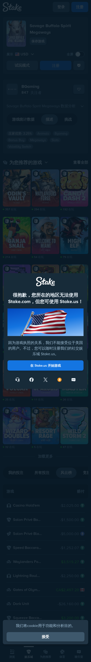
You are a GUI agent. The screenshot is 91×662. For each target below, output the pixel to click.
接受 (45, 636)
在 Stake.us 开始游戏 (45, 365)
